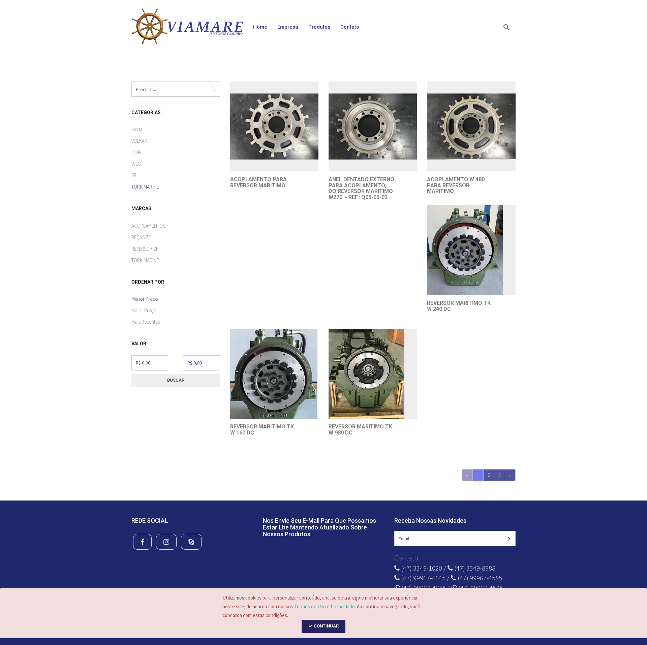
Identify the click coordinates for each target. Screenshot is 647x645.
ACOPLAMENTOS (148, 226)
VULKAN (139, 141)
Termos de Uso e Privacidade (324, 606)
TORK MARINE (145, 187)
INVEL (137, 152)
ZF (133, 175)
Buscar (175, 380)
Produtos (319, 27)
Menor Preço (144, 299)
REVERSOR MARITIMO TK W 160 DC (262, 429)
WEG (136, 164)
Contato (349, 27)
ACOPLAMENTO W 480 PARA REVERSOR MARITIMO (456, 185)
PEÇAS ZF (141, 237)
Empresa (287, 27)
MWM (136, 129)
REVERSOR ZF (144, 249)
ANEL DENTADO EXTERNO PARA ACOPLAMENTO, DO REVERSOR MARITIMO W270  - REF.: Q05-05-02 (361, 188)
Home (260, 27)
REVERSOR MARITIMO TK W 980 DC (360, 429)
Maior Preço (144, 310)
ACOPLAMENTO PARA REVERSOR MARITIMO (258, 182)
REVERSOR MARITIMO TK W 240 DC (459, 306)
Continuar (326, 625)
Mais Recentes (145, 322)
